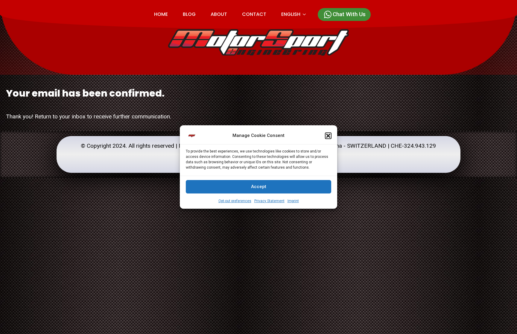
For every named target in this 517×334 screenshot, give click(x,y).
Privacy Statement (269, 201)
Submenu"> (306, 14)
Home (161, 14)
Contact (254, 14)
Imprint (293, 201)
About (219, 14)
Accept (258, 186)
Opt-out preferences (234, 201)
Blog (189, 14)
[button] (328, 136)
